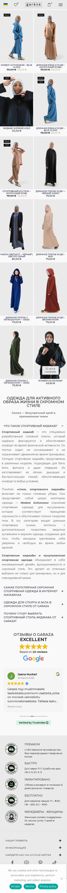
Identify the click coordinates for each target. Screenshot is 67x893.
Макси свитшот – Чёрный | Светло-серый (17, 255)
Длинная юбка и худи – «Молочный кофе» (50, 66)
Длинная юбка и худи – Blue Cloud (50, 129)
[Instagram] (26, 862)
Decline (29, 886)
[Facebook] (12, 862)
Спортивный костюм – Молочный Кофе (16, 192)
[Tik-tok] (54, 862)
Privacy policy (48, 886)
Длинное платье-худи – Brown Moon (50, 318)
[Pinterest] (40, 862)
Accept (15, 886)
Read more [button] (14, 706)
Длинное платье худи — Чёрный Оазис (50, 192)
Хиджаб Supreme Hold (16, 128)
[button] (5, 5)
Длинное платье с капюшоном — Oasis (16, 318)
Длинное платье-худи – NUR (50, 255)
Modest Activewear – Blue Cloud (16, 66)
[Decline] (61, 878)
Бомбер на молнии (50, 380)
